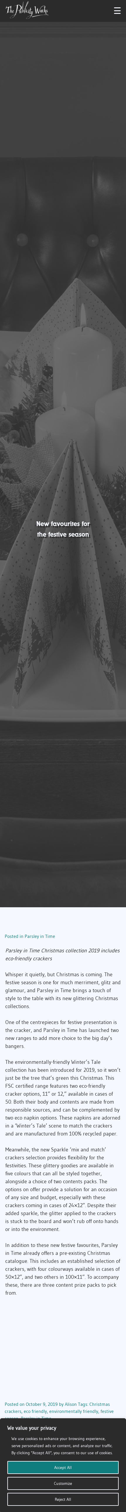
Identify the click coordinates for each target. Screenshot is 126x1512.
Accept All (63, 1467)
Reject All (63, 1499)
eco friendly (35, 1411)
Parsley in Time (40, 936)
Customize (63, 1483)
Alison (71, 1404)
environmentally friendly (73, 1411)
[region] (63, 1465)
